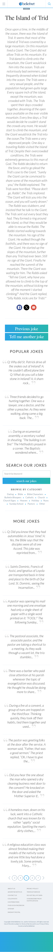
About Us (11, 888)
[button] (49, 4)
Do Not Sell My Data (34, 895)
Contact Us (12, 895)
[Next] (43, 878)
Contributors (13, 902)
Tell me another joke (26, 336)
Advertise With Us (15, 892)
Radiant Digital (14, 912)
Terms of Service (33, 892)
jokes (26, 9)
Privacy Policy (32, 888)
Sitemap (11, 909)
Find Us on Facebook (16, 905)
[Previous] (9, 878)
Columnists (12, 899)
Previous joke (26, 328)
